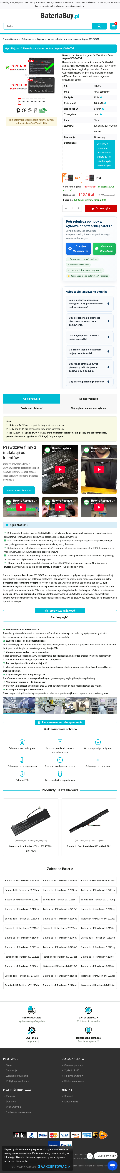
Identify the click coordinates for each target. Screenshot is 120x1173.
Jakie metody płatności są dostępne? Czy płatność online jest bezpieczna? (86, 303)
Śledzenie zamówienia (18, 1112)
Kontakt (68, 1096)
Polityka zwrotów (73, 1075)
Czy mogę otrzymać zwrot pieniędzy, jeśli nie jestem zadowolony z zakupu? (83, 367)
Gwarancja (11, 1070)
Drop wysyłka (13, 1106)
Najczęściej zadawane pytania (88, 408)
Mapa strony (71, 1101)
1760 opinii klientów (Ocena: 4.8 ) (90, 200)
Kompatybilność (88, 398)
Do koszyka (103, 208)
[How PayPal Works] (60, 1145)
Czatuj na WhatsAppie (106, 248)
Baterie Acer (28, 39)
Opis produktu (31, 398)
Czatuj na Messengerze (80, 248)
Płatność (10, 1096)
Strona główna (10, 39)
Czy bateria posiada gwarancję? (86, 381)
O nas (8, 1065)
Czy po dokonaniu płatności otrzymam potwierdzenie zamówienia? (84, 321)
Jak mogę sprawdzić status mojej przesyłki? (84, 337)
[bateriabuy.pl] (60, 16)
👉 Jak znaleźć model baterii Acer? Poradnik (88, 276)
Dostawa (10, 1101)
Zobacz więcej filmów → (19, 490)
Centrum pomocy (73, 1065)
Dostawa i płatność (31, 408)
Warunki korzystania (16, 1075)
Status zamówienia (74, 1081)
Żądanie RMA (71, 1070)
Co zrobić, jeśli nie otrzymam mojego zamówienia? (85, 351)
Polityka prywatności (17, 1081)
